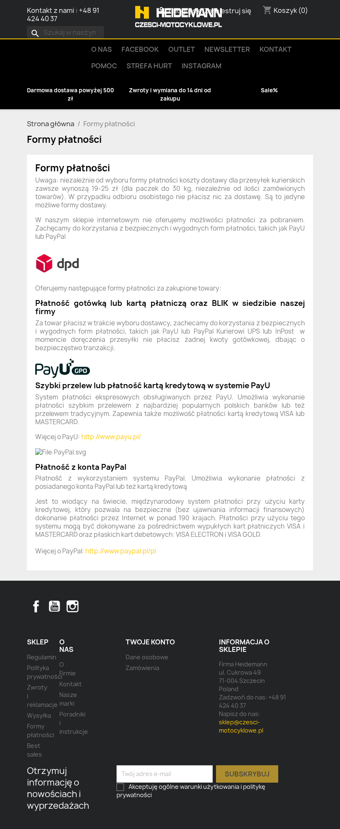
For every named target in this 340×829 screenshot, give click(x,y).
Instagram (201, 65)
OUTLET (181, 49)
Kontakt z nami (50, 10)
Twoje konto (150, 641)
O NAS (101, 49)
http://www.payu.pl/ (111, 437)
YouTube (54, 606)
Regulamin (41, 657)
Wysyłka (39, 715)
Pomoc (104, 65)
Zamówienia (142, 668)
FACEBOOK (140, 49)
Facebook (36, 606)
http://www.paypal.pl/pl (120, 551)
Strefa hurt (149, 65)
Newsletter (227, 49)
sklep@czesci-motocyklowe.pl (241, 726)
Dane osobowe (147, 657)
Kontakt (275, 49)
